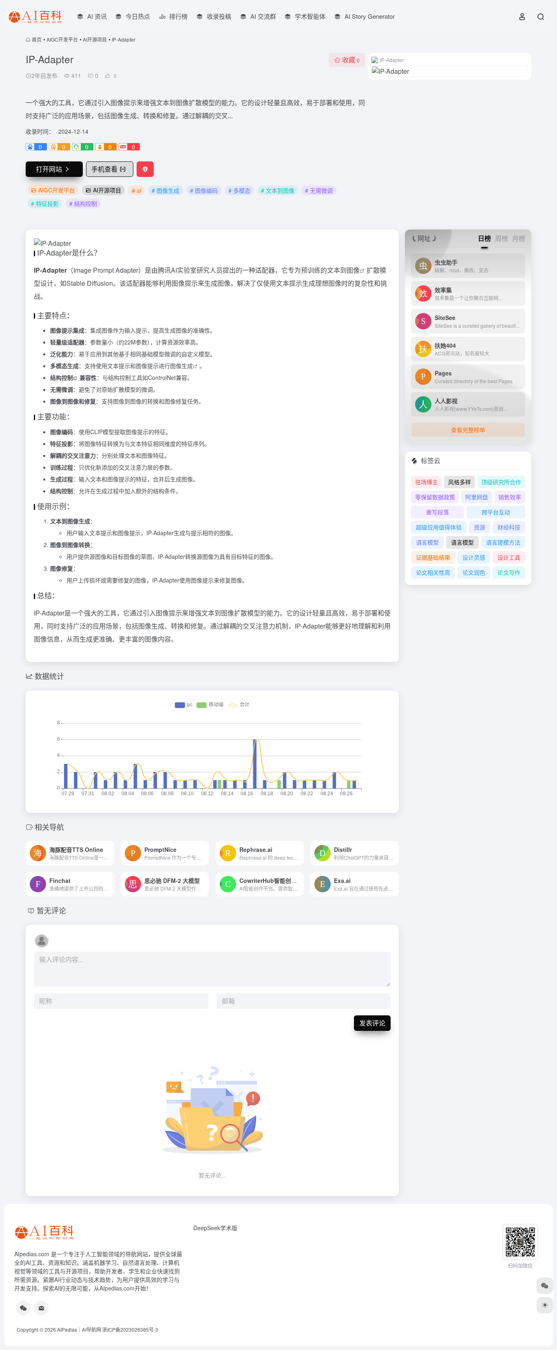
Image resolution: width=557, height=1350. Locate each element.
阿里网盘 (476, 497)
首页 (37, 39)
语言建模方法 (503, 542)
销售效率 (509, 497)
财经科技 (508, 527)
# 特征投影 (45, 203)
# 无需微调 (319, 190)
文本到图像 (343, 270)
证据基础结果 (433, 557)
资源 (479, 527)
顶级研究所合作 (501, 482)
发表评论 (372, 1023)
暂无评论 (51, 910)
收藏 (351, 59)
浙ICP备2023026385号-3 (130, 1329)
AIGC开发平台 (62, 39)
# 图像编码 (204, 190)
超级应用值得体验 (439, 527)
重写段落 (437, 512)
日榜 (484, 238)
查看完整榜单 (468, 430)
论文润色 (473, 572)
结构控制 (61, 377)
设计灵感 (473, 557)
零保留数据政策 (435, 497)
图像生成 (181, 366)
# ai (136, 190)
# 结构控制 (83, 203)
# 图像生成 (165, 190)
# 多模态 (239, 190)
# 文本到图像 (277, 190)
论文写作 (508, 572)
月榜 (518, 238)
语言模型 (427, 542)
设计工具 (508, 557)
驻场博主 (426, 482)
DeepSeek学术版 (215, 1228)
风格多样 (459, 482)
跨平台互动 (496, 512)
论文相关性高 (433, 572)
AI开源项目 (95, 39)
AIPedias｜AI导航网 (79, 1329)
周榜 (501, 238)
